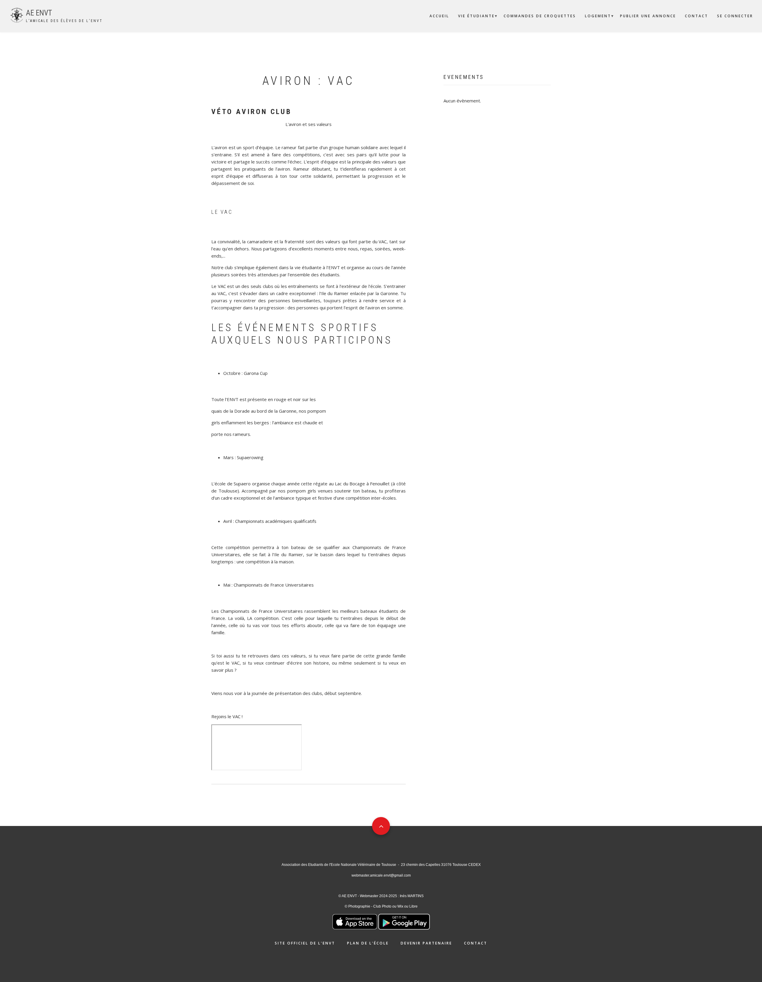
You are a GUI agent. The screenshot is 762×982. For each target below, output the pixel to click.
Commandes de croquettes (540, 15)
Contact (696, 15)
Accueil (439, 15)
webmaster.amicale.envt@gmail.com (381, 875)
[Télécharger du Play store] (404, 921)
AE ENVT (39, 13)
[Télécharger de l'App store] (354, 921)
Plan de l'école (368, 943)
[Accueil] (16, 15)
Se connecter (735, 15)
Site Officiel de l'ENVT (305, 943)
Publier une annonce (648, 15)
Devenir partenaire (426, 943)
